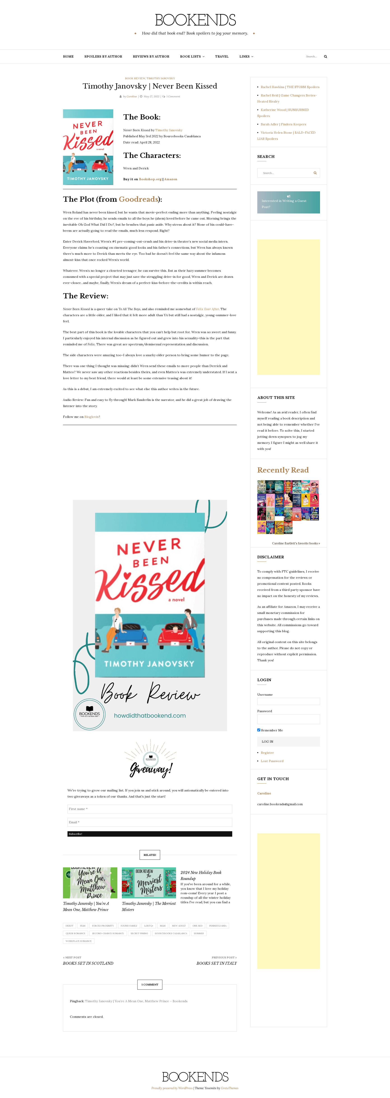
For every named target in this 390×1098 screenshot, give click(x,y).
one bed (197, 925)
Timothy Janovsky (160, 78)
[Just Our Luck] (314, 487)
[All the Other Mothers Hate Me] (314, 514)
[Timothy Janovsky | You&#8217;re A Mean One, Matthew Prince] (90, 883)
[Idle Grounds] (288, 514)
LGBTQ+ (148, 925)
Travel (222, 56)
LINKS (244, 56)
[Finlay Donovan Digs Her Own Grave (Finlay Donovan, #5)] (305, 514)
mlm (162, 925)
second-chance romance (108, 933)
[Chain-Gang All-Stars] (279, 527)
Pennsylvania (217, 925)
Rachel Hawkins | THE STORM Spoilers (290, 87)
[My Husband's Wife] (270, 487)
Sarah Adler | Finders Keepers (283, 124)
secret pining (139, 933)
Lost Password (272, 761)
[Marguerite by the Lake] (279, 487)
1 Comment (173, 96)
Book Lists (190, 56)
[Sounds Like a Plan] (279, 500)
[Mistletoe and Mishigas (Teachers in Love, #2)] (270, 514)
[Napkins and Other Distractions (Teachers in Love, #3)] (270, 500)
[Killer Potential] (261, 527)
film (82, 925)
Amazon (170, 179)
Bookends (195, 21)
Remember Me (271, 730)
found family (129, 925)
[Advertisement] (288, 307)
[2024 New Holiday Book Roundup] (210, 885)
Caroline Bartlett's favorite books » (296, 543)
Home (68, 56)
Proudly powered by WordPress (172, 1088)
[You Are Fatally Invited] (288, 527)
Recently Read (283, 470)
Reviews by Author (151, 56)
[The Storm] (261, 487)
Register (267, 753)
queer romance (75, 933)
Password (264, 711)
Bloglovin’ (91, 417)
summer (199, 933)
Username (265, 695)
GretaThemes (230, 1088)
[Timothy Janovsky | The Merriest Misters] (149, 883)
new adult (179, 925)
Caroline (132, 96)
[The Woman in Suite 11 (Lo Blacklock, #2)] (296, 487)
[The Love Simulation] (296, 514)
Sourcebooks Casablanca (171, 933)
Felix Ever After (207, 309)
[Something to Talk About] (288, 500)
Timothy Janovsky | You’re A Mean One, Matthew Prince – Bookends (136, 1001)
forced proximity (103, 925)
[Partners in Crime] (261, 500)
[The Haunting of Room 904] (296, 500)
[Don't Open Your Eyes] (288, 487)
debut (69, 925)
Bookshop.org (150, 179)
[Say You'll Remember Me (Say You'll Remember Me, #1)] (305, 487)
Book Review (135, 78)
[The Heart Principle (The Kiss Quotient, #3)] (314, 500)
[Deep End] (270, 527)
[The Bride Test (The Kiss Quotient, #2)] (305, 500)
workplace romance (79, 941)
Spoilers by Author (103, 56)
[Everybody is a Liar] (279, 511)
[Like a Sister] (261, 514)
